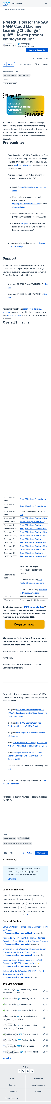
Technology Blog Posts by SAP (15, 9)
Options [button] (27, 54)
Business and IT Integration (37, 907)
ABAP (5, 895)
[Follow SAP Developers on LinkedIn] (32, 1071)
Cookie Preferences (12, 1098)
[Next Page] (27, 915)
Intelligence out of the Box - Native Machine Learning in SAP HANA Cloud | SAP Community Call (25, 755)
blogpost (24, 223)
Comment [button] (41, 853)
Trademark (13, 1092)
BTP (22, 907)
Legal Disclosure (38, 1085)
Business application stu (12, 911)
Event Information (10, 84)
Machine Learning (10, 75)
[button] (5, 64)
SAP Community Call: (34, 607)
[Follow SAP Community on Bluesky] (23, 1071)
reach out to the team (22, 165)
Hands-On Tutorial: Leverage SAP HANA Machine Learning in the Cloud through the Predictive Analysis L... (27, 713)
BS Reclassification (10, 907)
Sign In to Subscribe (37, 50)
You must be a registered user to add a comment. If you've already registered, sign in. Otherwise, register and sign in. (24, 871)
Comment (12, 879)
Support (38, 1092)
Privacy (12, 1078)
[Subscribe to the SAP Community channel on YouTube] (28, 1071)
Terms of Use (38, 1078)
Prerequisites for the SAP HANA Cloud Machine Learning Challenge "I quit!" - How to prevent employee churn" (25, 30)
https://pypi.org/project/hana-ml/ (26, 204)
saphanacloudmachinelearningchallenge (17, 843)
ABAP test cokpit (25, 899)
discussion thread (13, 315)
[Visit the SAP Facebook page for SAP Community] (19, 1071)
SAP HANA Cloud (24, 75)
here (9, 769)
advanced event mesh (11, 903)
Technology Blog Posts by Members (20, 933)
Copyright (12, 1085)
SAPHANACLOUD (23, 838)
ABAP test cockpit (9, 899)
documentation (18, 207)
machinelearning (9, 838)
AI (23, 903)
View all (6, 1058)
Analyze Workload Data (36, 903)
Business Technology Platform (34, 911)
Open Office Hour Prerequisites (33, 499)
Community (17, 3)
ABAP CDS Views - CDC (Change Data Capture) (27, 895)
